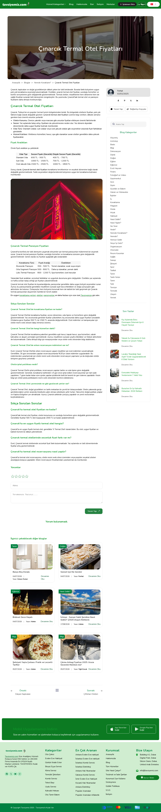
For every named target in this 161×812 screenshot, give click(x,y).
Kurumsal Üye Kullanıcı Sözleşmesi (115, 780)
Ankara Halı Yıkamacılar (85, 770)
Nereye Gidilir (116, 239)
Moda (112, 209)
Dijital (112, 154)
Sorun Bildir (148, 778)
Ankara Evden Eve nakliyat (87, 754)
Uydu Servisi (50, 786)
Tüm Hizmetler (112, 766)
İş (111, 199)
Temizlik (113, 290)
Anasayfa (16, 82)
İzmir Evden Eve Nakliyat (86, 778)
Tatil (112, 284)
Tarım (112, 280)
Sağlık (112, 256)
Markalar (111, 4)
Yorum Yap (92, 511)
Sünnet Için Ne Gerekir (71, 572)
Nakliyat (113, 216)
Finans (113, 171)
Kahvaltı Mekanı (52, 790)
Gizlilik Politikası (113, 786)
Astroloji (114, 141)
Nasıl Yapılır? (115, 222)
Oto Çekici (49, 754)
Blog (71, 4)
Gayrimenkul (115, 178)
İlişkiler (113, 195)
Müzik (112, 212)
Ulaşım (113, 294)
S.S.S (108, 790)
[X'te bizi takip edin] (11, 774)
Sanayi (113, 260)
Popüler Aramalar (83, 791)
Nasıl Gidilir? (115, 219)
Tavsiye (113, 287)
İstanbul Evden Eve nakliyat (87, 758)
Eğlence (113, 165)
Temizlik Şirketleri (52, 774)
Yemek (113, 297)
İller (92, 4)
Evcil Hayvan (115, 168)
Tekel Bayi (49, 782)
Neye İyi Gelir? (116, 243)
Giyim (112, 185)
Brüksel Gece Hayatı (22, 617)
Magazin (113, 205)
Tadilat (113, 270)
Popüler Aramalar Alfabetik (87, 795)
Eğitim (113, 161)
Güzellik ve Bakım (118, 188)
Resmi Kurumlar (117, 253)
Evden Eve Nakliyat (53, 758)
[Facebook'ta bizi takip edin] (7, 774)
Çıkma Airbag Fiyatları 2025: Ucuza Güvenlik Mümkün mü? (77, 663)
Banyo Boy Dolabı (21, 572)
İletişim (100, 4)
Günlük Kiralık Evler (53, 762)
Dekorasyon (115, 151)
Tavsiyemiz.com (11, 756)
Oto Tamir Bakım (52, 794)
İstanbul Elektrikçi (83, 766)
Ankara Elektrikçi (82, 787)
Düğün (113, 158)
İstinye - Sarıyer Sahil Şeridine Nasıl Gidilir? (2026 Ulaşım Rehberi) (78, 618)
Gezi (112, 182)
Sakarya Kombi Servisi (85, 774)
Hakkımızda (81, 4)
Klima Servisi (50, 770)
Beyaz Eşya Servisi (53, 766)
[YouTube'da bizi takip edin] (15, 774)
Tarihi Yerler (115, 277)
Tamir (112, 273)
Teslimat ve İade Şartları (116, 774)
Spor (112, 267)
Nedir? (113, 229)
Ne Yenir (113, 226)
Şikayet (113, 263)
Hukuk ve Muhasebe (119, 192)
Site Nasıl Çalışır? (113, 770)
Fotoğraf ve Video (118, 175)
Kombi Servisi (51, 778)
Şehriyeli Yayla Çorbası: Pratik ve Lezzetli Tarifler (32, 663)
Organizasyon (116, 246)
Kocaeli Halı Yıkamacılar (85, 783)
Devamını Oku (45, 577)
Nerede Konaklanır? (42, 82)
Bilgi (112, 148)
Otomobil (114, 250)
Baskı (112, 144)
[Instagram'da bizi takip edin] (20, 774)
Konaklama (115, 202)
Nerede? (114, 236)
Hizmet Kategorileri (55, 4)
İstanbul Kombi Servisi (85, 762)
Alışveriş (114, 137)
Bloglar (27, 82)
